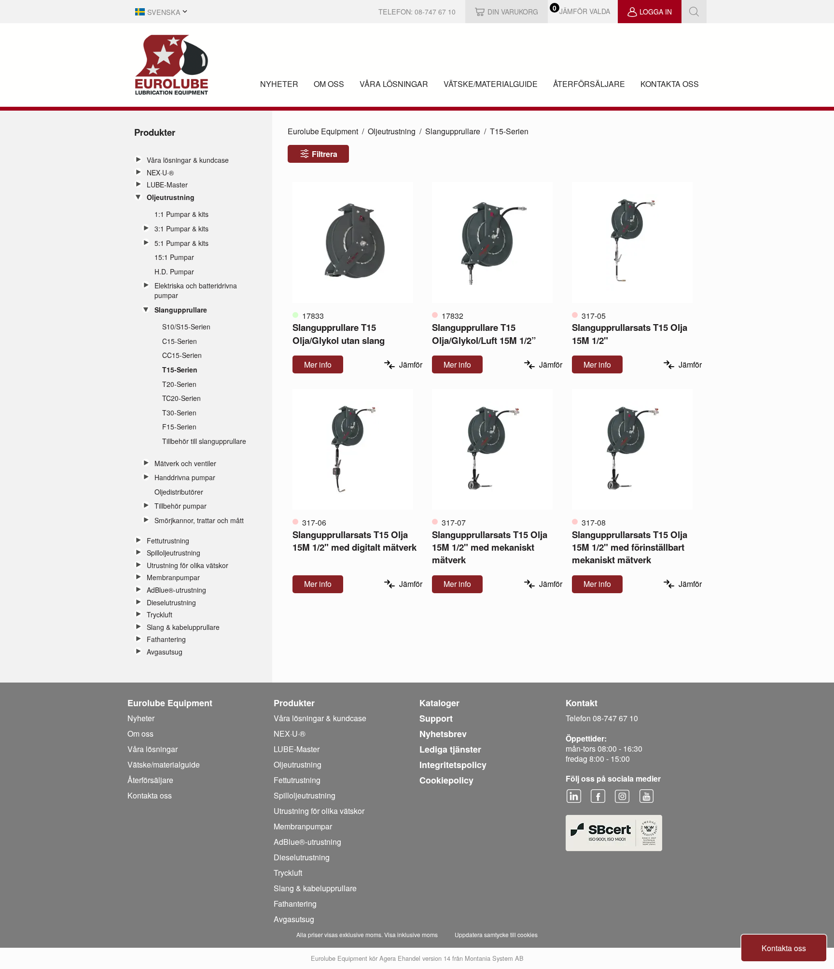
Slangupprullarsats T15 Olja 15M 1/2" (629, 333)
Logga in (655, 11)
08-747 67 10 (435, 11)
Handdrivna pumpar (184, 477)
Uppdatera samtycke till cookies (496, 934)
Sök (694, 11)
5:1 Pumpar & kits (181, 243)
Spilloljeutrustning (173, 552)
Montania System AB (494, 958)
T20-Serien (179, 384)
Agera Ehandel (399, 958)
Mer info (318, 364)
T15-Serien (179, 369)
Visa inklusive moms (411, 934)
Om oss (329, 83)
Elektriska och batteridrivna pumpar (195, 290)
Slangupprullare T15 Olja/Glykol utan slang (338, 333)
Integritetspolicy (452, 764)
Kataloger (439, 703)
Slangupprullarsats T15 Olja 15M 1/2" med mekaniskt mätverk (489, 547)
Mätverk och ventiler (185, 463)
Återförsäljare (589, 83)
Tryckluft (159, 614)
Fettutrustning (168, 540)
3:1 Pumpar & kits (181, 228)
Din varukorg (512, 11)
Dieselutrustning (171, 602)
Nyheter (279, 83)
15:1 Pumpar (174, 257)
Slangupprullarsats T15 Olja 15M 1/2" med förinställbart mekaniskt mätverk (629, 547)
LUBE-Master (167, 184)
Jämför (410, 364)
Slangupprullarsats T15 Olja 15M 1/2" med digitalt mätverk (354, 541)
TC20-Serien (181, 398)
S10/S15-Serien (186, 326)
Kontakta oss (669, 83)
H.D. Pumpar (174, 271)
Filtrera (324, 153)
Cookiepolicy (446, 780)
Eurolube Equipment (323, 131)
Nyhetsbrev (443, 733)
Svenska (164, 12)
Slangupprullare (180, 309)
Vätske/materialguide (491, 83)
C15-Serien (179, 341)
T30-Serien (179, 412)
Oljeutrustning (171, 197)
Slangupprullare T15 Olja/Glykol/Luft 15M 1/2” (484, 333)
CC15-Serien (182, 355)
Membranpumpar (173, 577)
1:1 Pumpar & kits (181, 214)
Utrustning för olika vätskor (187, 565)
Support (436, 718)
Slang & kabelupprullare (183, 627)
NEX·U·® (160, 172)
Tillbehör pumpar (180, 506)
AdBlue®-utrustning (176, 590)
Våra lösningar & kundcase (188, 160)
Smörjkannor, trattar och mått (199, 520)
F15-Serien (179, 426)
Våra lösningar (394, 83)
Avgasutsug (164, 651)
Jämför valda (584, 11)
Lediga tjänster (450, 749)
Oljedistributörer (178, 492)
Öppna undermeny (138, 159)
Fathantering (166, 639)
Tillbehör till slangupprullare (204, 441)
